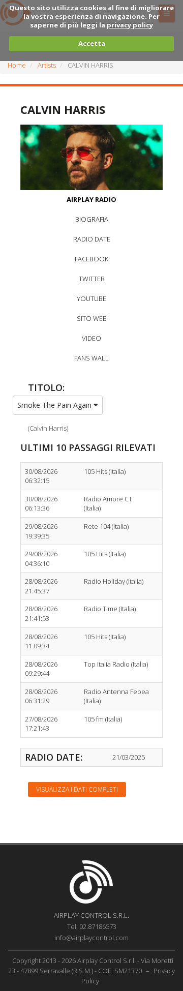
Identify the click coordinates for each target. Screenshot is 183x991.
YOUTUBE (91, 298)
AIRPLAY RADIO (91, 199)
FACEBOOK (91, 258)
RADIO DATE (91, 239)
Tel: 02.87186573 (91, 926)
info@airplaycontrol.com (91, 937)
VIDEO (91, 338)
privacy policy (130, 24)
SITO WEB (92, 318)
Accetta (91, 43)
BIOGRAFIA (91, 219)
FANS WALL (91, 358)
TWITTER (92, 278)
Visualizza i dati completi (77, 789)
